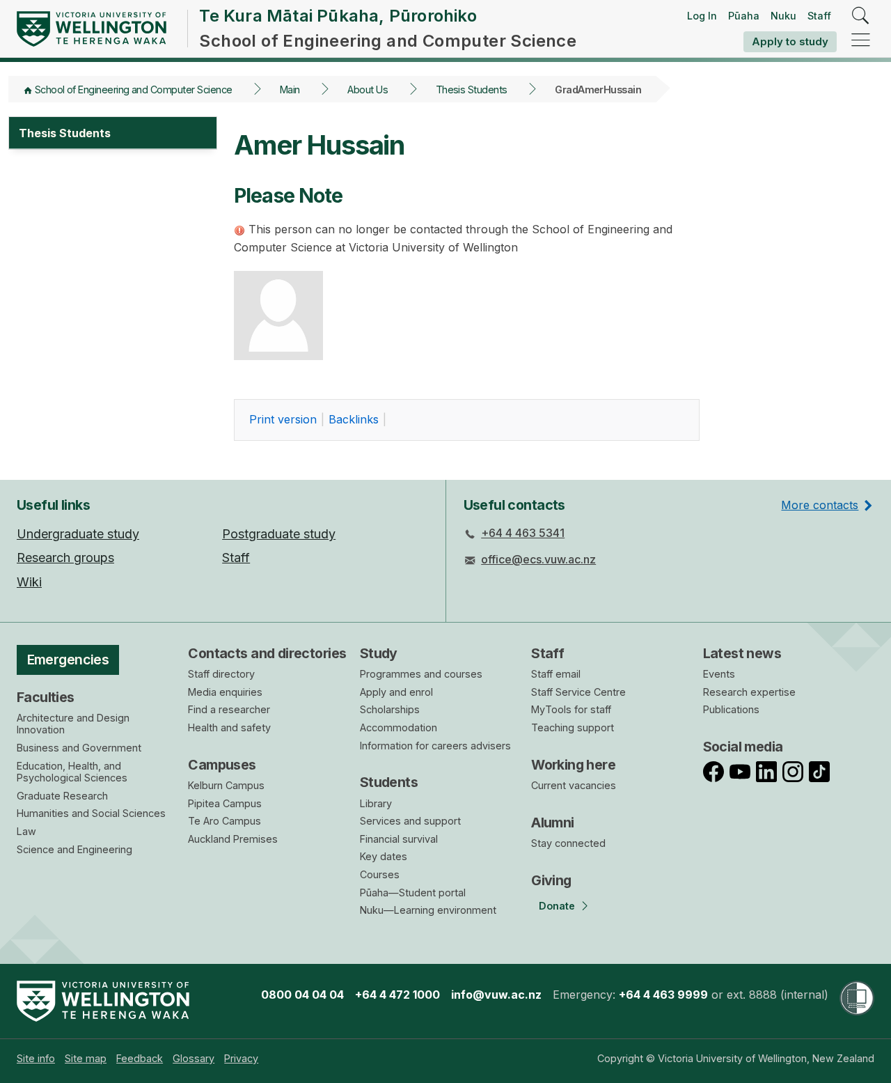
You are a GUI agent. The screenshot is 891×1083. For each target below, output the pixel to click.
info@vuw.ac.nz (496, 995)
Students (389, 782)
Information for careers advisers (435, 745)
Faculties (45, 697)
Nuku (783, 16)
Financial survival (399, 839)
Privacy (241, 1058)
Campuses (221, 764)
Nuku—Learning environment (428, 910)
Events (719, 674)
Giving (551, 880)
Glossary (193, 1058)
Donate (557, 906)
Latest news (742, 653)
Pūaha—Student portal (413, 892)
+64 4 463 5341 (523, 533)
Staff (819, 16)
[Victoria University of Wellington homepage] (91, 29)
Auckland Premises (233, 839)
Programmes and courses (421, 674)
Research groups (65, 557)
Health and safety (229, 727)
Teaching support (572, 727)
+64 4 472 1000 (397, 995)
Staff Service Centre (578, 692)
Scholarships (390, 709)
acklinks (354, 419)
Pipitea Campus (225, 803)
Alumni (552, 822)
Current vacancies (573, 785)
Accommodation (398, 727)
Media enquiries (225, 692)
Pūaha (743, 16)
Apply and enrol (396, 692)
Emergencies (68, 659)
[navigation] (860, 41)
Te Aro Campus (224, 821)
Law (26, 831)
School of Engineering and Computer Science (133, 89)
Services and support (410, 821)
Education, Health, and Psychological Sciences (72, 772)
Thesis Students (471, 89)
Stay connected (568, 843)
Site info (36, 1058)
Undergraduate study (78, 534)
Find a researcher (229, 709)
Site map (86, 1058)
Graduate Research (62, 796)
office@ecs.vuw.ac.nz (538, 559)
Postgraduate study (279, 534)
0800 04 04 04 (302, 995)
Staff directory (221, 674)
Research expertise (749, 692)
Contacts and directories (267, 653)
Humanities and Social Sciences (91, 813)
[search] (860, 16)
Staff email (556, 674)
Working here (573, 764)
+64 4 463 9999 (663, 995)
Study (378, 653)
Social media (743, 746)
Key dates (383, 856)
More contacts (819, 505)
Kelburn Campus (226, 785)
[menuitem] (36, 1058)
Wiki (29, 582)
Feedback (139, 1058)
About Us (367, 89)
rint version (283, 419)
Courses (380, 874)
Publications (731, 709)
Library (376, 803)
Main (290, 89)
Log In (702, 16)
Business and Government (79, 748)
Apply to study (790, 41)
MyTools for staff (571, 709)
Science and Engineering (74, 849)
